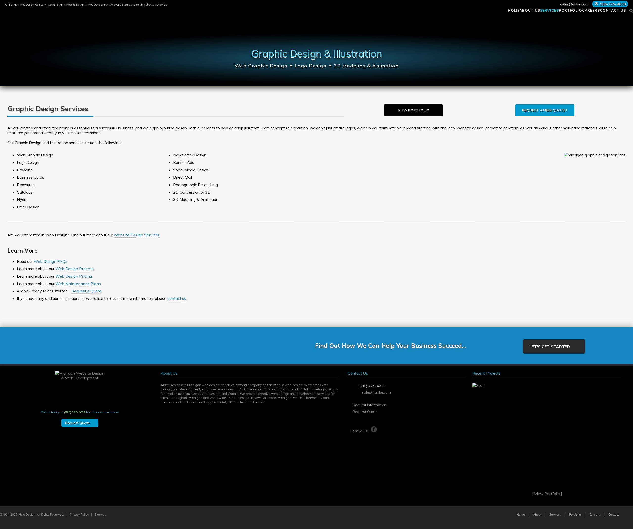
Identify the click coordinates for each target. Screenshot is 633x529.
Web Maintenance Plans (78, 283)
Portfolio (570, 10)
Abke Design (26, 514)
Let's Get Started (549, 346)
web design (294, 385)
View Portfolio (413, 110)
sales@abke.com (574, 4)
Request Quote (365, 411)
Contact (613, 515)
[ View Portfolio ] (547, 493)
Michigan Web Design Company (27, 4)
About (537, 515)
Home (514, 10)
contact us (176, 298)
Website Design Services (137, 234)
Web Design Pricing (73, 276)
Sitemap (100, 514)
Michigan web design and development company (224, 385)
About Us (530, 10)
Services (549, 10)
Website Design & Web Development (88, 4)
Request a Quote (86, 290)
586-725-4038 (613, 4)
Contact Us (613, 10)
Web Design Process (74, 268)
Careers (591, 10)
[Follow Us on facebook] (362, 429)
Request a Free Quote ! (544, 110)
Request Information (369, 405)
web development (186, 389)
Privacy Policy (79, 514)
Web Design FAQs (50, 261)
